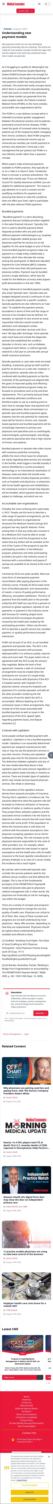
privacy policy (9, 1020)
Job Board (26, 1411)
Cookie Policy (22, 1480)
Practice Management (12, 1034)
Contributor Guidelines (26, 1417)
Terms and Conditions (26, 1414)
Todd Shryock (11, 1310)
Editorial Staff (26, 1405)
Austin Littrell (11, 1097)
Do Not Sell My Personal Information (26, 1423)
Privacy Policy (26, 1420)
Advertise (26, 1399)
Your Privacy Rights (26, 1426)
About (26, 1396)
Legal (26, 1034)
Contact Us (26, 1402)
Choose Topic (23, 11)
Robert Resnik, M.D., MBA (16, 1206)
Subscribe (39, 1013)
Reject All (29, 1492)
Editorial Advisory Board (26, 1408)
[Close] (49, 1456)
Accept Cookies (29, 1499)
